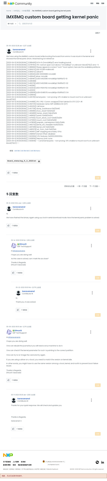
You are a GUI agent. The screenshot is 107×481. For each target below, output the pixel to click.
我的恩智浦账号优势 (25, 465)
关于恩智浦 (7, 462)
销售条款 (17, 469)
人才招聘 (16, 462)
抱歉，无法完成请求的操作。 (13, 476)
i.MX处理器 (26, 11)
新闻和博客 (7, 465)
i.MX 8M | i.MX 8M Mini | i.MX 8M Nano (27, 151)
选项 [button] (97, 33)
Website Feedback (52, 469)
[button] (90, 51)
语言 (92, 3)
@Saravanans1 (19, 251)
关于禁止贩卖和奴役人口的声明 (30, 469)
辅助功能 (42, 469)
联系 (14, 465)
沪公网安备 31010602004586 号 (54, 462)
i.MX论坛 (16, 11)
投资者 (23, 462)
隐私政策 (5, 469)
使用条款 (11, 469)
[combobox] (59, 23)
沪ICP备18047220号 (53, 464)
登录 (102, 3)
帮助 (97, 3)
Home (8, 11)
